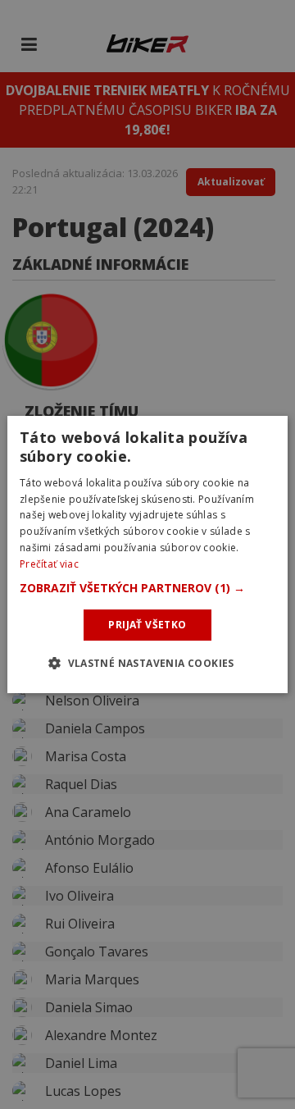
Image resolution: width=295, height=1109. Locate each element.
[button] (147, 588)
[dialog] (147, 554)
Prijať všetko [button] (147, 625)
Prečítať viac (49, 564)
